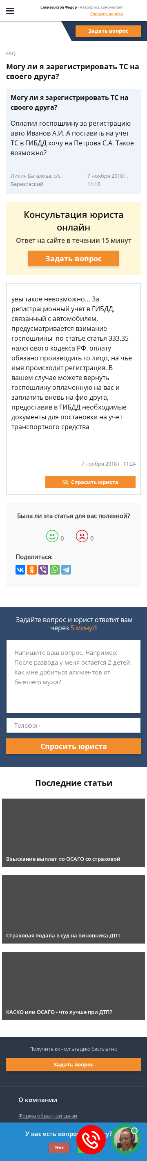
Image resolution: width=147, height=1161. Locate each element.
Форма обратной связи (47, 1115)
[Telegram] (66, 570)
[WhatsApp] (55, 570)
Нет (59, 1147)
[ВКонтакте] (20, 570)
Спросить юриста (106, 13)
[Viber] (43, 570)
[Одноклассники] (32, 570)
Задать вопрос (108, 30)
